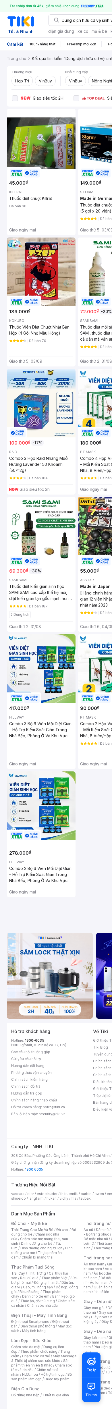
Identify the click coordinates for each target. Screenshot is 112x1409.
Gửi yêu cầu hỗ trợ (26, 1059)
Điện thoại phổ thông (37, 1326)
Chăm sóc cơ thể (36, 1356)
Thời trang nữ (97, 1223)
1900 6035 (34, 1169)
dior (30, 1194)
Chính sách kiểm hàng (29, 1079)
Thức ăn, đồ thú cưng (37, 1301)
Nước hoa (30, 1374)
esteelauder (47, 1194)
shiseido (18, 1198)
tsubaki (85, 1198)
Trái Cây (18, 1273)
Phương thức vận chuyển (31, 1072)
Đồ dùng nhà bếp (25, 1395)
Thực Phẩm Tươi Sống (33, 1267)
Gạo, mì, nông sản (38, 1287)
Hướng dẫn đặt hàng (28, 1065)
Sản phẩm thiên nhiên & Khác (40, 1362)
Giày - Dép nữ (97, 1301)
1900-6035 (34, 1040)
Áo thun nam (94, 1264)
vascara (17, 1194)
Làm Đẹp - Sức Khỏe (31, 1340)
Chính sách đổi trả (25, 1086)
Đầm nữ (102, 1229)
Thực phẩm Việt (54, 1278)
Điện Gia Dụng (25, 1388)
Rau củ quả (29, 1278)
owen (99, 1194)
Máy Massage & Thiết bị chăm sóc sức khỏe (44, 1358)
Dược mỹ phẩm (57, 1379)
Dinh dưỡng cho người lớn (41, 1248)
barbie (86, 1194)
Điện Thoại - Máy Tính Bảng (39, 1315)
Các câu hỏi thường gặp (30, 1052)
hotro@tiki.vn (54, 1107)
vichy (63, 1198)
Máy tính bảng (34, 1331)
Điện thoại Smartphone (30, 1321)
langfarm (36, 1198)
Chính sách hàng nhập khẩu (34, 1100)
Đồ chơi (62, 1229)
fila (73, 1198)
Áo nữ (88, 1229)
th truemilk (69, 1194)
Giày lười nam (95, 1337)
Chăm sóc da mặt (25, 1347)
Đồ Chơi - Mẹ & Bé (29, 1223)
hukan (52, 1198)
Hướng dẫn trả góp (26, 1093)
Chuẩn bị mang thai (37, 1257)
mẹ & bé (99, 31)
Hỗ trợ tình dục (53, 1374)
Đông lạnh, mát (46, 1282)
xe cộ (83, 31)
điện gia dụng (61, 31)
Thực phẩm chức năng (38, 1351)
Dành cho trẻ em (35, 1296)
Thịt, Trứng (37, 1273)
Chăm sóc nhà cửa (42, 1305)
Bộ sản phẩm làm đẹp (41, 1376)
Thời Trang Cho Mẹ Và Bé (32, 1229)
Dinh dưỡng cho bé (37, 1243)
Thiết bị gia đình (56, 1395)
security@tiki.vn (52, 1114)
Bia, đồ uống (30, 1292)
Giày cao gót (94, 1308)
